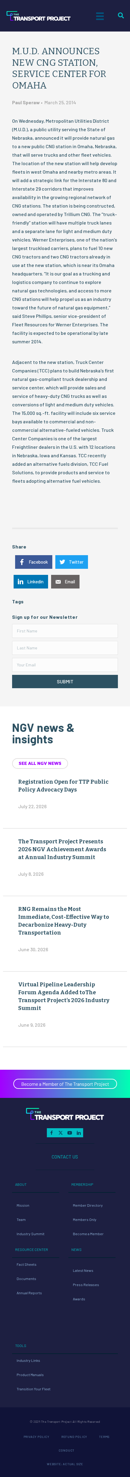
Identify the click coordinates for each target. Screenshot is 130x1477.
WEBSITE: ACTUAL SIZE (65, 1464)
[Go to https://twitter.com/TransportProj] (60, 1132)
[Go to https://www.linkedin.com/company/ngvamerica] (78, 1132)
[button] (65, 681)
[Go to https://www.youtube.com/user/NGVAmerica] (69, 1132)
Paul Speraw (26, 102)
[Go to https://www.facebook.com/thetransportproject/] (51, 1132)
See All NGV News (40, 763)
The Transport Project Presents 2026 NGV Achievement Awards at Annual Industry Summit (62, 849)
